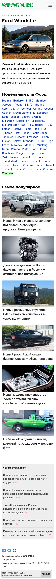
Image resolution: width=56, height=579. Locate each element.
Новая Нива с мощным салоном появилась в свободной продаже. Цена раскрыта (27, 225)
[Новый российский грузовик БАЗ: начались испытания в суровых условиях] (28, 293)
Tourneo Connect (29, 161)
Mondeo (40, 100)
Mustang (42, 145)
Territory (38, 157)
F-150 (29, 100)
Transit (39, 165)
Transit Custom (43, 169)
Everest (36, 116)
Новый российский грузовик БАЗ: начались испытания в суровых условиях (24, 314)
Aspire (18, 104)
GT (37, 141)
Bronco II (40, 104)
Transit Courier (23, 169)
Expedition (22, 120)
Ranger (20, 153)
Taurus (14, 157)
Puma (43, 149)
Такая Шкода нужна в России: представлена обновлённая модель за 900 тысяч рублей (25, 509)
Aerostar (7, 104)
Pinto (25, 149)
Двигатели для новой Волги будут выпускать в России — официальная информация (24, 269)
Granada (28, 141)
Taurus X (25, 157)
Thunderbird (9, 161)
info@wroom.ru (9, 559)
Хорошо (46, 574)
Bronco (6, 100)
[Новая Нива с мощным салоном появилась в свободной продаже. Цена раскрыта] (28, 204)
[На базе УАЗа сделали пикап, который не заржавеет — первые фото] (28, 423)
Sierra (41, 153)
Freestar (20, 137)
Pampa (15, 149)
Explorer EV (39, 120)
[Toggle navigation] (50, 5)
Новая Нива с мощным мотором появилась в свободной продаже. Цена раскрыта (25, 494)
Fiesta (27, 129)
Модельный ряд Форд (24, 94)
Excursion (8, 120)
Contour (26, 108)
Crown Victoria (22, 112)
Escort (26, 116)
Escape (15, 116)
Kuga (50, 141)
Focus (25, 133)
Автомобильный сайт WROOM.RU (18, 556)
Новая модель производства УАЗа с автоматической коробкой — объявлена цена (24, 399)
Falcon (6, 129)
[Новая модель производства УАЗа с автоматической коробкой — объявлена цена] (28, 378)
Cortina (37, 108)
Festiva (17, 129)
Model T (29, 145)
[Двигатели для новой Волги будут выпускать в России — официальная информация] (28, 249)
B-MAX (29, 104)
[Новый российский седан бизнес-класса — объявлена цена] (28, 338)
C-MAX (15, 108)
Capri (5, 108)
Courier (6, 112)
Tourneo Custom (23, 165)
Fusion (44, 137)
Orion (5, 149)
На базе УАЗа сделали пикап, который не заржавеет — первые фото (28, 443)
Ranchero (8, 153)
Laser (5, 145)
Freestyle (32, 137)
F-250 (49, 124)
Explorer (18, 100)
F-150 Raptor (35, 124)
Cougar (48, 108)
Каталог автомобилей (12, 15)
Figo (36, 129)
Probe (34, 149)
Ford (28, 15)
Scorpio (31, 153)
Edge (5, 116)
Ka (43, 141)
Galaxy (17, 141)
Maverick (16, 145)
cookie (28, 575)
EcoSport (42, 112)
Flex (17, 133)
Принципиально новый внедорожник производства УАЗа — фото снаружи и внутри (25, 479)
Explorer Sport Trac (13, 124)
